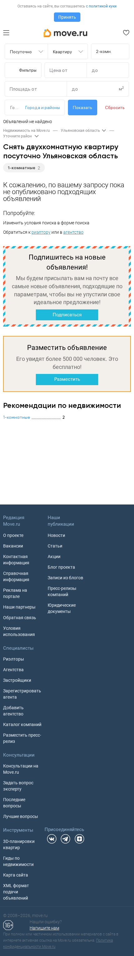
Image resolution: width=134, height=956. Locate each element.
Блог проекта (61, 567)
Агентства (13, 669)
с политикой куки (101, 6)
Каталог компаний (22, 724)
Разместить (67, 379)
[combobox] (23, 51)
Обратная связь (19, 617)
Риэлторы (13, 659)
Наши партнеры (19, 607)
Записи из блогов (65, 577)
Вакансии (13, 545)
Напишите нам (44, 927)
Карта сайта (15, 874)
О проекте (13, 535)
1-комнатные (21, 167)
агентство (73, 232)
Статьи (55, 545)
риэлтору (40, 232)
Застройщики (17, 680)
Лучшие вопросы (20, 816)
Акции (54, 556)
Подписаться (67, 315)
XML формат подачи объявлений (16, 892)
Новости (56, 535)
